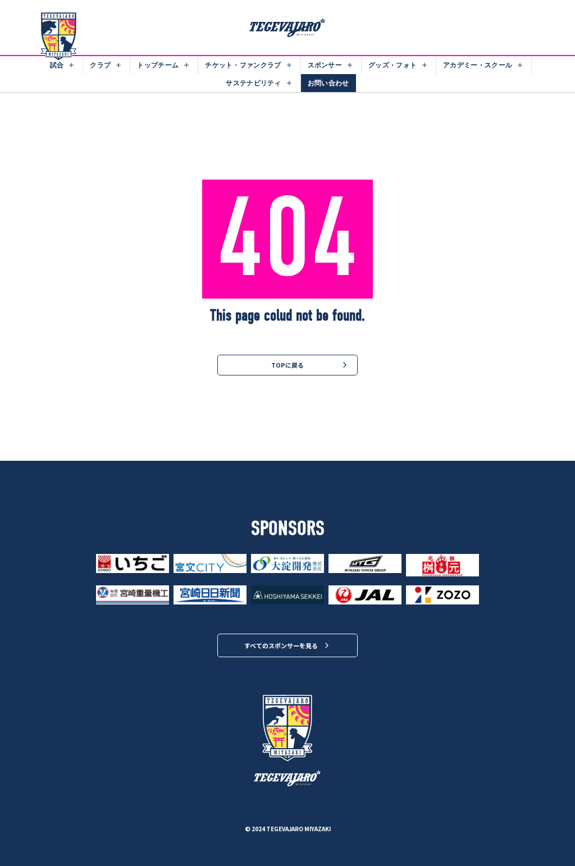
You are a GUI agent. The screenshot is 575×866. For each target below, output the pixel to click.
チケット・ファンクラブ (243, 65)
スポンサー (325, 65)
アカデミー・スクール (477, 65)
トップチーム (158, 65)
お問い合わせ (328, 83)
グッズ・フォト (392, 65)
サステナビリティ (253, 83)
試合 (57, 65)
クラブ (100, 65)
